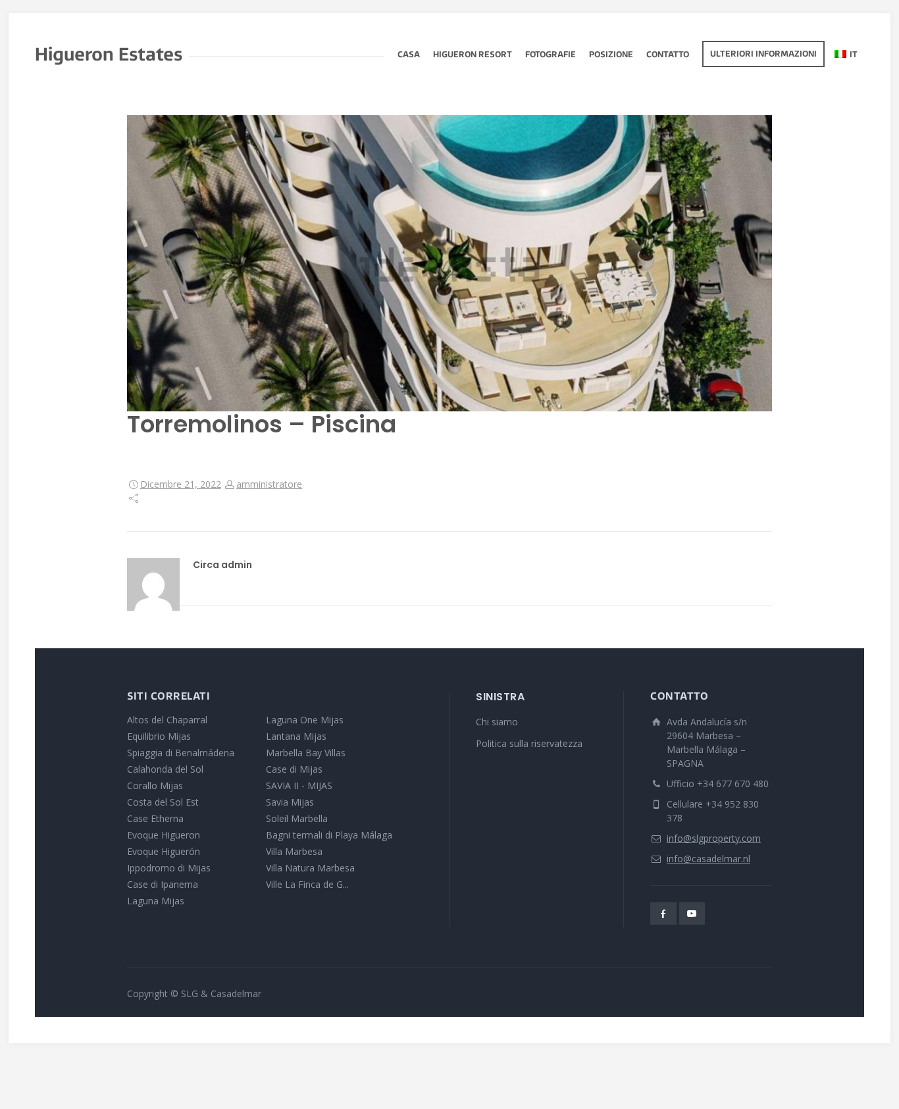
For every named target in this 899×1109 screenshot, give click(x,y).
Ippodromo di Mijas (169, 868)
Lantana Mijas (296, 736)
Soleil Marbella (297, 818)
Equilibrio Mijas (159, 736)
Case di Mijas (294, 769)
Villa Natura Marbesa (310, 868)
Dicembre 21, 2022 (180, 484)
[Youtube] (692, 913)
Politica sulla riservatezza (529, 743)
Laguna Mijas (155, 900)
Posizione (611, 55)
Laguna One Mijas (305, 719)
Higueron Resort (472, 55)
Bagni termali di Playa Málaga (329, 835)
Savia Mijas (290, 802)
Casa (409, 55)
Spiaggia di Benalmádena (180, 752)
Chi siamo (497, 721)
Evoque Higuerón (163, 851)
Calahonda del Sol (165, 769)
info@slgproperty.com (714, 838)
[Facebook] (663, 913)
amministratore (269, 484)
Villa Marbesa (294, 851)
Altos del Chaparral (167, 719)
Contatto (667, 55)
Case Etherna (155, 818)
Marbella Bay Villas (306, 752)
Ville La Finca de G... (307, 884)
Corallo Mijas (155, 785)
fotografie (550, 55)
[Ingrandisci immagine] (449, 263)
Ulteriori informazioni (763, 54)
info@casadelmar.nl (708, 858)
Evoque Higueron (163, 835)
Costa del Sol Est (163, 802)
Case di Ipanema (162, 884)
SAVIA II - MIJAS (299, 785)
